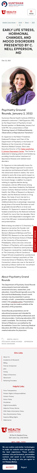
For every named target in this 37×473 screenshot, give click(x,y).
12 (19, 25)
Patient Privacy (8, 396)
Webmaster (7, 420)
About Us (6, 357)
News (27, 22)
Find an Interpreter (10, 366)
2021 (33, 22)
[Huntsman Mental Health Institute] (12, 4)
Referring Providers (10, 381)
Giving (5, 372)
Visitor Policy (7, 399)
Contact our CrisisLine (35, 240)
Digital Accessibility (10, 405)
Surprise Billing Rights (10, 417)
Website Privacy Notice (11, 408)
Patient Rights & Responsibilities (14, 393)
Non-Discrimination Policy (12, 414)
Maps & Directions (9, 375)
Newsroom (7, 378)
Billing (5, 363)
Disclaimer (7, 402)
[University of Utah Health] (9, 12)
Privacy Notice (11, 461)
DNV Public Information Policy (13, 411)
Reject (24, 467)
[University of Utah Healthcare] (18, 430)
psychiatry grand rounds (12, 341)
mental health (12, 339)
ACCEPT (10, 467)
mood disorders (8, 344)
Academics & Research (11, 360)
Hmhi (20, 22)
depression (28, 341)
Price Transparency (10, 390)
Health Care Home (9, 22)
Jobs (4, 369)
